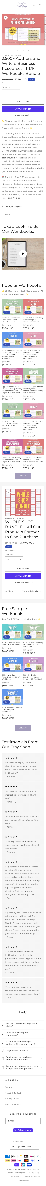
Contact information (32, 1177)
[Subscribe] (37, 1121)
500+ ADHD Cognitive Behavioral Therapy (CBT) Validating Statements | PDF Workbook (32, 354)
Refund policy (20, 1173)
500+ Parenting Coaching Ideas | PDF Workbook (11, 677)
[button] (5, 5)
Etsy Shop (20, 747)
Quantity (6, 87)
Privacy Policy (12, 1099)
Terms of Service (13, 1104)
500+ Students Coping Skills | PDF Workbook (11, 644)
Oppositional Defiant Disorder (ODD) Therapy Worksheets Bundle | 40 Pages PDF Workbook (12, 390)
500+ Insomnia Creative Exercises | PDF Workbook (12, 710)
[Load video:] (23, 254)
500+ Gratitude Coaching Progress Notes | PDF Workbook (32, 677)
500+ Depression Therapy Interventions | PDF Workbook (12, 423)
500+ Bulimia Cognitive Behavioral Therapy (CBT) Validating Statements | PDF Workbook (33, 425)
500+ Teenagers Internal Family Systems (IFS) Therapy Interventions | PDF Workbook (33, 390)
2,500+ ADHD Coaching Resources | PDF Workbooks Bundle (33, 320)
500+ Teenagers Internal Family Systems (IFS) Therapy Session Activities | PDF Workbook (12, 354)
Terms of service (15, 1177)
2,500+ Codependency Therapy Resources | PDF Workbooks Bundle (33, 460)
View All (23, 728)
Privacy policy (33, 1173)
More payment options (23, 115)
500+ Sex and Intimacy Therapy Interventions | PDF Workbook (12, 320)
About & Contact (13, 1093)
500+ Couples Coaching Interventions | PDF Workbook (33, 644)
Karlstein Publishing (21, 1169)
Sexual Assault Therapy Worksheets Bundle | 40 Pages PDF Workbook (12, 460)
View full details (30, 591)
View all (23, 476)
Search (8, 1087)
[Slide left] (17, 50)
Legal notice (24, 1181)
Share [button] (7, 214)
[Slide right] (28, 50)
